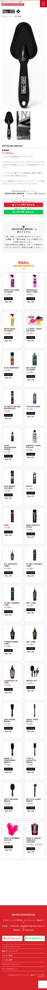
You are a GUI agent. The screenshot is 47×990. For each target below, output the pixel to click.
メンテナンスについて (11, 947)
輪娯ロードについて (10, 951)
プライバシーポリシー (11, 964)
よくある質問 (7, 960)
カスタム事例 (7, 955)
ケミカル (17, 16)
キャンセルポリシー (10, 969)
